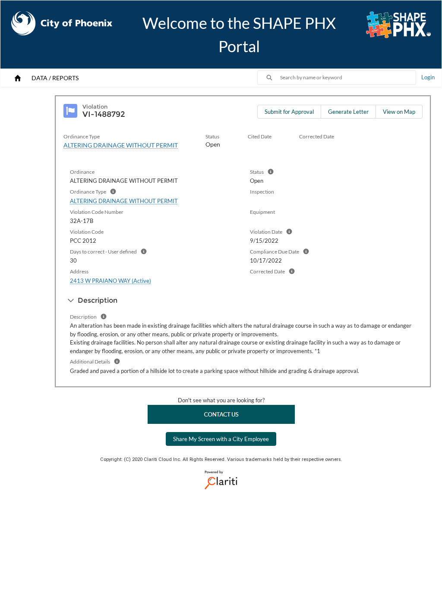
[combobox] (348, 78)
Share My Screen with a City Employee (221, 438)
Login (428, 77)
